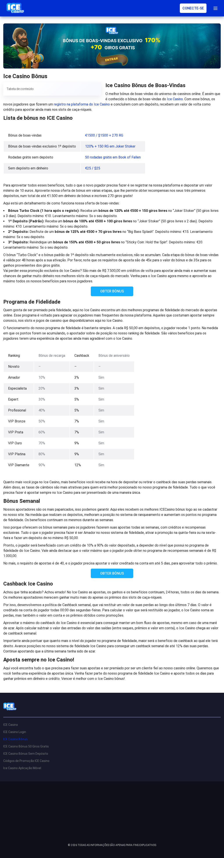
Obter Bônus (112, 291)
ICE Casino (10, 724)
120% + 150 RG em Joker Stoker (110, 146)
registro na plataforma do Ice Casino (82, 104)
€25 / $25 (92, 168)
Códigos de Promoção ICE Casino (26, 761)
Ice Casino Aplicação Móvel (22, 768)
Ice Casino (175, 99)
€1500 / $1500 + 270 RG (104, 135)
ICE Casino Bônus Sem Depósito (25, 753)
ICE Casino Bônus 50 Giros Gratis (26, 746)
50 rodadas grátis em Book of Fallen (113, 157)
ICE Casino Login (14, 732)
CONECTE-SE (193, 8)
